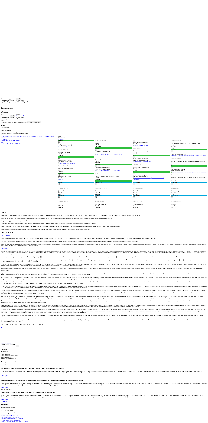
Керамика (21, 136)
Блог (2, 142)
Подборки (3, 137)
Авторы (13, 415)
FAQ (16, 418)
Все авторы (4, 139)
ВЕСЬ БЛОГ (4, 401)
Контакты (20, 418)
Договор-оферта (23, 421)
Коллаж (26, 136)
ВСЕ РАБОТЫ (62, 211)
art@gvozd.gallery (15, 143)
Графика (15, 136)
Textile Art (44, 136)
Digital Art (31, 136)
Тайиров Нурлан (5, 235)
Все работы (4, 136)
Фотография (50, 136)
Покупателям (4, 140)
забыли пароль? (19, 115)
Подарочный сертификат (8, 418)
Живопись (10, 136)
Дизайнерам (11, 140)
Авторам (17, 140)
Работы (3, 415)
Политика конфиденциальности (9, 421)
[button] (104, 92)
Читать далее (4, 248)
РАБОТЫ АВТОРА (6, 343)
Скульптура (37, 136)
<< (1, 327)
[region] (104, 49)
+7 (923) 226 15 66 (6, 143)
